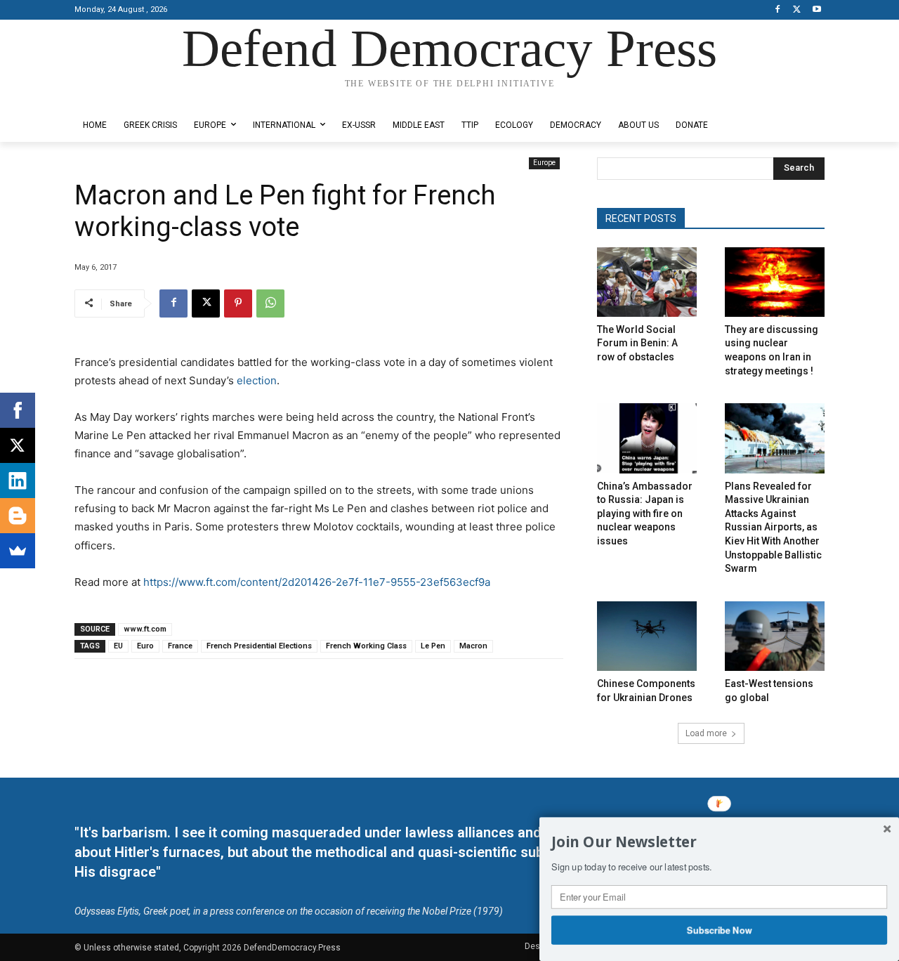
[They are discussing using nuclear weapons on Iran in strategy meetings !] (775, 282)
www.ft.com (145, 629)
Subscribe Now (719, 929)
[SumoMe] (17, 550)
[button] (719, 842)
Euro (145, 646)
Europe (544, 162)
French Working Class (366, 646)
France (180, 646)
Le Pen (433, 646)
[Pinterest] (238, 303)
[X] (797, 10)
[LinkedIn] (17, 480)
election (257, 380)
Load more (706, 733)
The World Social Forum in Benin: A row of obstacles (637, 343)
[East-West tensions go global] (775, 636)
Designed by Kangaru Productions (129, 97)
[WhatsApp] (270, 303)
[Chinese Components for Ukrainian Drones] (647, 636)
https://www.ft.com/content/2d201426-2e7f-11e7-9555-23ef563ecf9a (316, 582)
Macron (473, 646)
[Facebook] (778, 10)
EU (118, 646)
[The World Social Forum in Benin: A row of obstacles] (647, 282)
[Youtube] (816, 10)
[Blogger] (17, 515)
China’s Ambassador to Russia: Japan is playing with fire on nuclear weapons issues (645, 513)
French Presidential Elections (259, 646)
